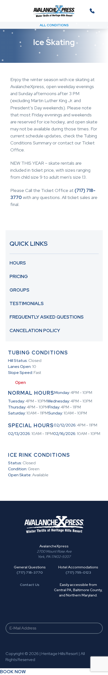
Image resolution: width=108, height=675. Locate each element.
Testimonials (27, 303)
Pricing (19, 276)
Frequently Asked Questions (47, 317)
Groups (19, 290)
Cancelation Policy (35, 330)
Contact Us (29, 584)
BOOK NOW (13, 671)
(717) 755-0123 (78, 572)
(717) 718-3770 (30, 572)
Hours (18, 263)
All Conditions (54, 25)
